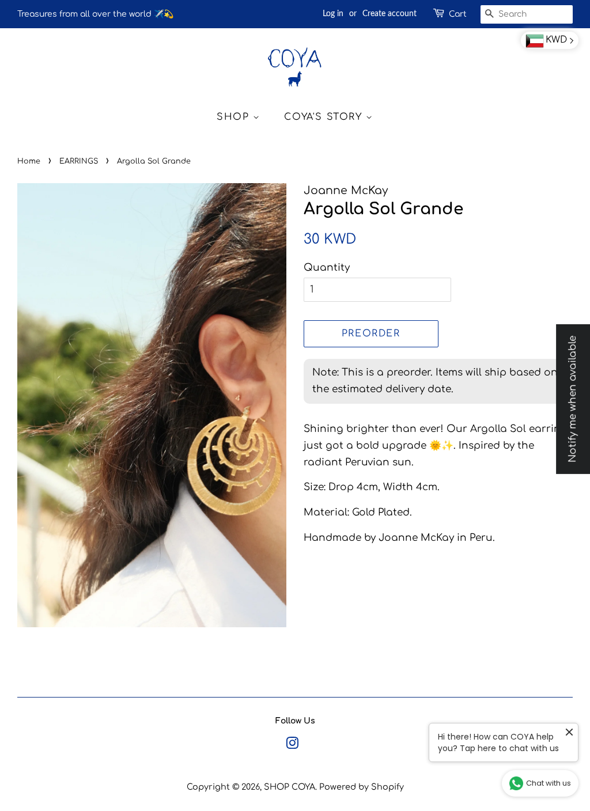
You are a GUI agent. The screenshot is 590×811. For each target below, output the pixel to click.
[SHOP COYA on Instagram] (292, 745)
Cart (458, 14)
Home (28, 161)
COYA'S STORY (325, 117)
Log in (333, 14)
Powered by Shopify (361, 786)
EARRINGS (78, 161)
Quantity (327, 267)
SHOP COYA (289, 786)
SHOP (235, 117)
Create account (389, 14)
